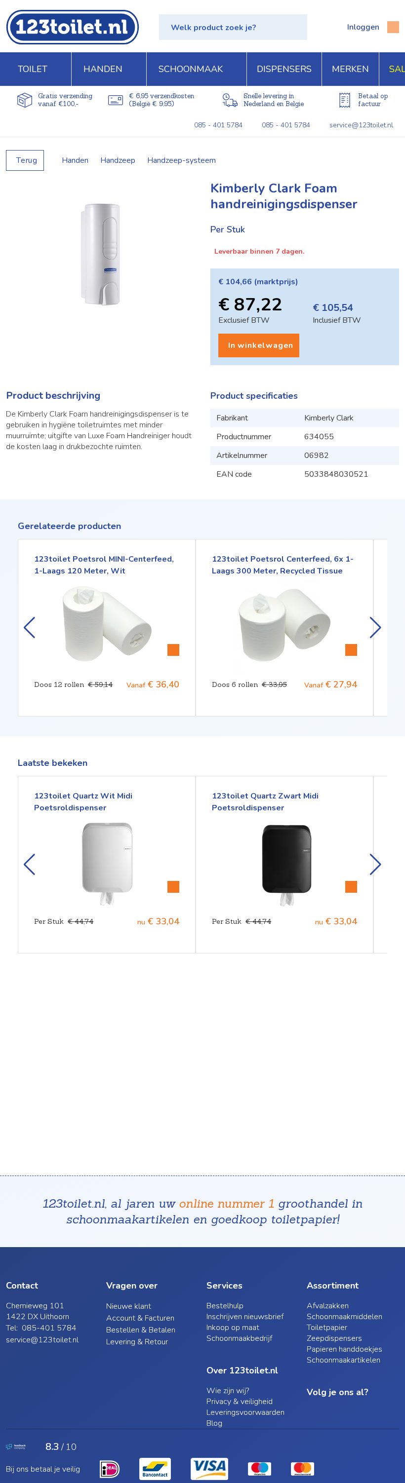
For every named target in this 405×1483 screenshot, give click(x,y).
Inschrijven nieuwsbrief (245, 1316)
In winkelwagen (260, 345)
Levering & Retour (137, 1341)
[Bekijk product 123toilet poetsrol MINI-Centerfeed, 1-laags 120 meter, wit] (173, 650)
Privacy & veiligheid (239, 1401)
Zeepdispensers (334, 1338)
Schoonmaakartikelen (343, 1360)
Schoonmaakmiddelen (344, 1316)
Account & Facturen (140, 1318)
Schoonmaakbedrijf (239, 1338)
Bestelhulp (224, 1305)
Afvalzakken (328, 1305)
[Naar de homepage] (72, 27)
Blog (214, 1423)
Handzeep (117, 160)
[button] (233, 27)
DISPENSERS (284, 69)
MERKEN (350, 69)
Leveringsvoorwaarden (245, 1412)
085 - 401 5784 (218, 125)
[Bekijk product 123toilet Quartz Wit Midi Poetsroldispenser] (173, 887)
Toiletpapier (327, 1327)
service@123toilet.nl (361, 125)
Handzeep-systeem (181, 160)
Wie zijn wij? (227, 1390)
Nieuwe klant (128, 1306)
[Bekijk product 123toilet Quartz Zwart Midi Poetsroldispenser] (351, 887)
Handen (75, 160)
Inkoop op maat (232, 1327)
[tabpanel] (100, 255)
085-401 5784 (49, 1328)
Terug (27, 160)
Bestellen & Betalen (140, 1330)
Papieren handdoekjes (344, 1349)
